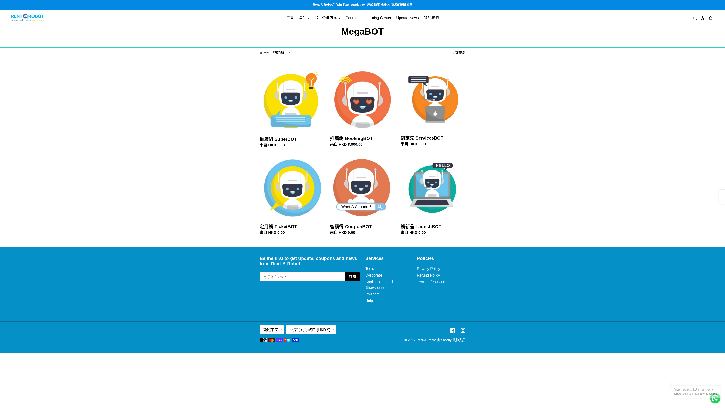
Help (369, 301)
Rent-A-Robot (426, 340)
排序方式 (264, 53)
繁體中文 (270, 330)
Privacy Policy (428, 269)
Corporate (373, 275)
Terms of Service (431, 282)
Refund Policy (428, 275)
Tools (369, 269)
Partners (372, 294)
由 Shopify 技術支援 (451, 340)
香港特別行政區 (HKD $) (309, 330)
